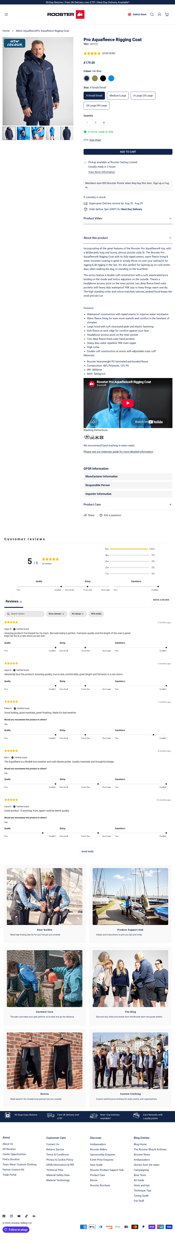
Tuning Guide (141, 1195)
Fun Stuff (139, 1200)
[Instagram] (11, 1216)
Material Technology (58, 1180)
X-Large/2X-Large (143, 95)
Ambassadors (98, 1144)
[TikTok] (26, 1216)
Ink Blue (87, 78)
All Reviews (9, 1149)
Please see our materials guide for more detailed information (118, 451)
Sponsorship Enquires (102, 1154)
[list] (38, 81)
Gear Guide (96, 1164)
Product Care (97, 1175)
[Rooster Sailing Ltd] (66, 14)
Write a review (161, 600)
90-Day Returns (55, 2)
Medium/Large (118, 95)
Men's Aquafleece (26, 30)
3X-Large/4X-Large (96, 105)
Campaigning (141, 1170)
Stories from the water (146, 1164)
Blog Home (140, 1144)
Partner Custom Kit (13, 1169)
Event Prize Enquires (101, 1159)
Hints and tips (142, 1185)
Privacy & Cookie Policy (59, 1159)
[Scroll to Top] (168, 1224)
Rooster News (142, 1154)
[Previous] (15, 82)
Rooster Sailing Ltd (21, 1223)
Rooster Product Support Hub (107, 1170)
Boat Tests (140, 1175)
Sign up (157, 183)
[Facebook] (4, 1216)
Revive (93, 1180)
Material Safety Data (58, 1175)
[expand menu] (6, 14)
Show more (87, 851)
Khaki (95, 78)
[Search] (152, 14)
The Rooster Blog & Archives (150, 1149)
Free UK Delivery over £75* (80, 2)
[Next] (61, 82)
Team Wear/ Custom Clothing (19, 1164)
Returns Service (55, 1149)
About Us (8, 1143)
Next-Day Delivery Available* (113, 2)
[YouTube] (19, 1216)
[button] (167, 14)
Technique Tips (142, 1190)
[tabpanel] (87, 735)
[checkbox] (96, 614)
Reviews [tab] (14, 601)
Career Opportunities (14, 1154)
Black (103, 78)
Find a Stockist (11, 1159)
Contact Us (52, 1144)
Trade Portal (9, 1174)
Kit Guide (139, 1180)
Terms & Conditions (57, 1154)
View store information (101, 172)
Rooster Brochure (100, 1185)
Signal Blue (111, 78)
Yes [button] (6, 724)
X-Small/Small (94, 95)
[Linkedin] (34, 1216)
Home (6, 30)
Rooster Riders (98, 1149)
